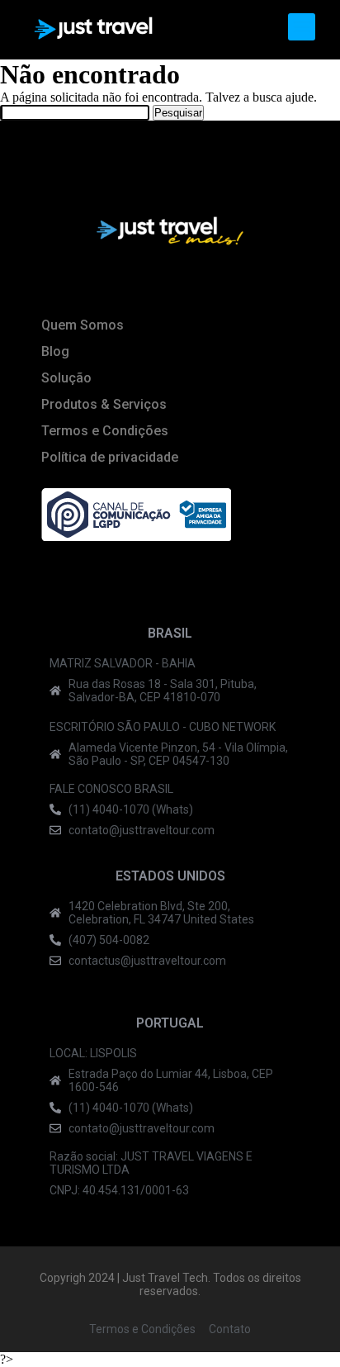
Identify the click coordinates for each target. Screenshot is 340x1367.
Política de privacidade (109, 457)
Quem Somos (82, 325)
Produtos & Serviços (104, 404)
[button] (301, 26)
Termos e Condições (104, 431)
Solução (66, 378)
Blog (55, 351)
